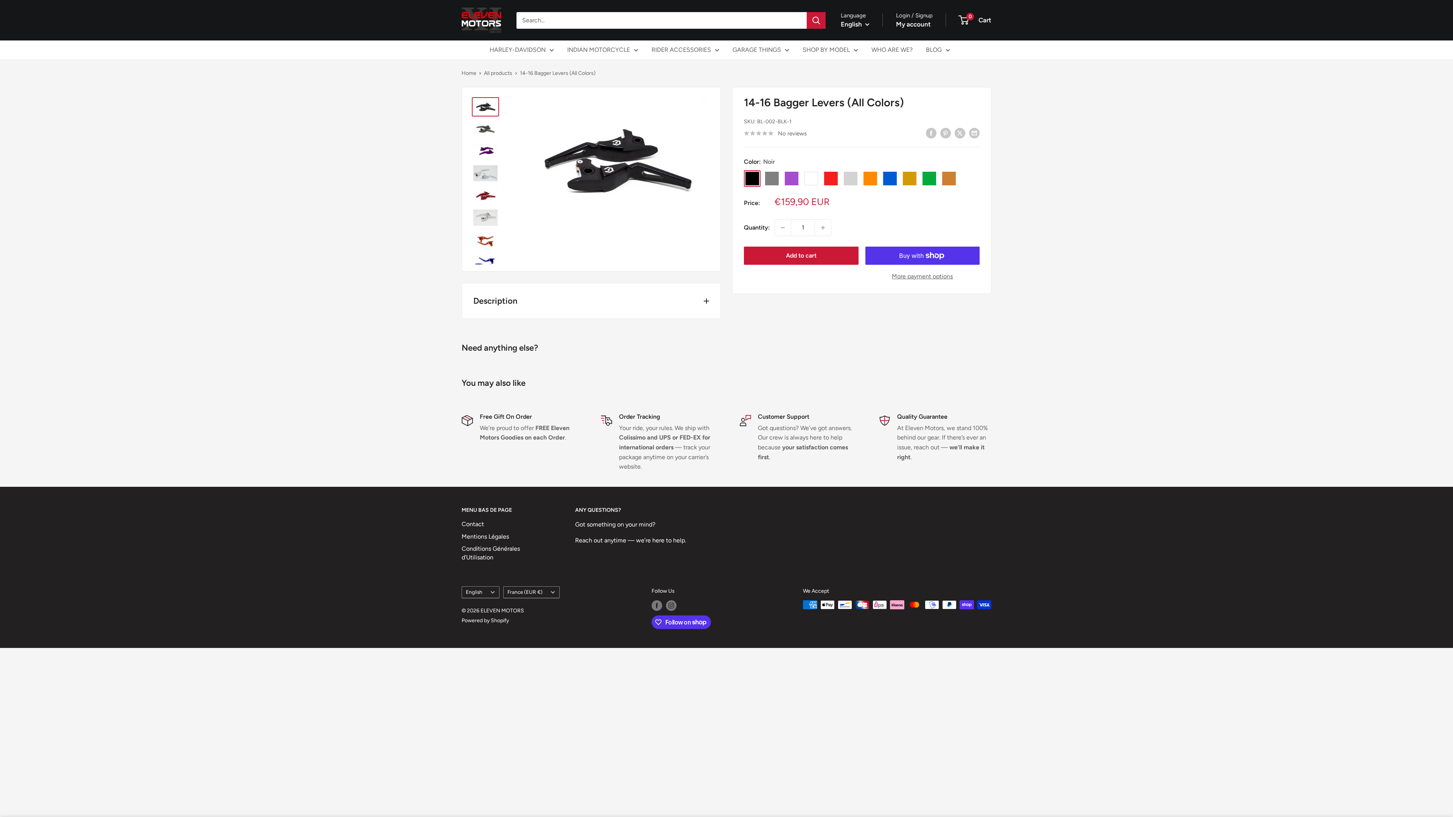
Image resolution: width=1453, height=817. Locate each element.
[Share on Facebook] (931, 132)
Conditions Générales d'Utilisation (491, 553)
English (474, 592)
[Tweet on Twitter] (960, 132)
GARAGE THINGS (757, 49)
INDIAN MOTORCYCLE (598, 49)
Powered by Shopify (485, 620)
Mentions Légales (485, 536)
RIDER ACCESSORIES (681, 49)
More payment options (922, 276)
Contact (473, 524)
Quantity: (757, 227)
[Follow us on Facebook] (657, 605)
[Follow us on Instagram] (671, 605)
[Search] (816, 20)
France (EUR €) (525, 592)
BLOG (934, 49)
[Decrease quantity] (783, 228)
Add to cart (801, 255)
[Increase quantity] (823, 228)
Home (469, 73)
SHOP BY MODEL (826, 49)
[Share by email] (974, 132)
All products (498, 73)
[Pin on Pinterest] (945, 132)
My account (913, 24)
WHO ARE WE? (892, 49)
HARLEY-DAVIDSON (518, 49)
